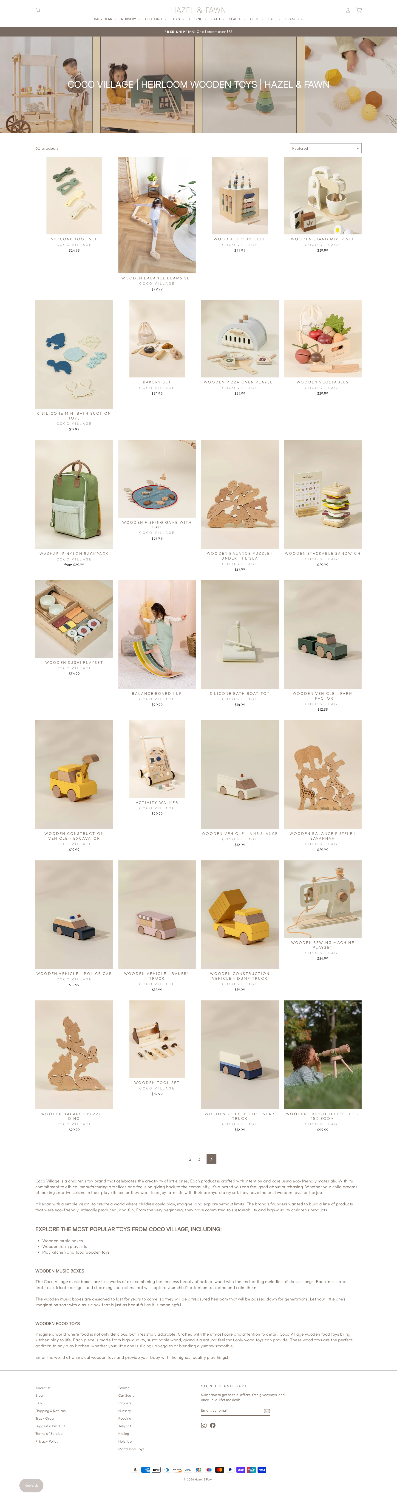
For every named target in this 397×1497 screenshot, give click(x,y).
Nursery (129, 19)
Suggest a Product (50, 1426)
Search (124, 1388)
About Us (42, 1388)
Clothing (154, 19)
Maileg (123, 1433)
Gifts (255, 19)
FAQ (39, 1403)
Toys (176, 19)
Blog (39, 1395)
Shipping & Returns (50, 1411)
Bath (216, 19)
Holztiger (125, 1441)
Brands (292, 19)
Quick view (74, 229)
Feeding (196, 19)
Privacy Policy (46, 1441)
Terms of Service (48, 1433)
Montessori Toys (131, 1449)
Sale (272, 19)
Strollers (124, 1403)
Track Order (45, 1418)
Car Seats (126, 1395)
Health (235, 19)
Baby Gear (103, 19)
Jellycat (124, 1426)
